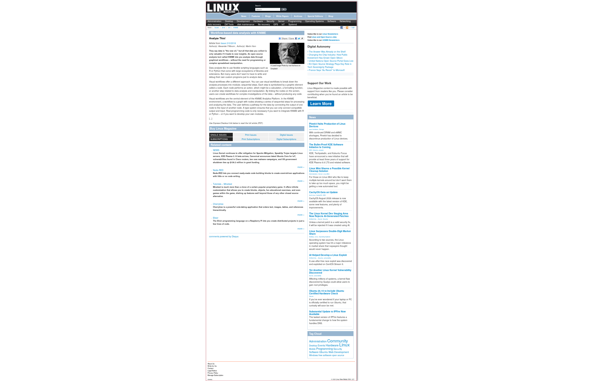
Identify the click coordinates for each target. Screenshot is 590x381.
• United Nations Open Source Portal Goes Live (330, 60)
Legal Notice (212, 370)
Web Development (338, 352)
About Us (211, 363)
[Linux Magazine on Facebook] (341, 27)
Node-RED (218, 170)
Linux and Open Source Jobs (324, 37)
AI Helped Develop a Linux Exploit (328, 255)
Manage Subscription (215, 375)
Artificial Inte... (313, 219)
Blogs (268, 16)
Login (353, 27)
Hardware (258, 21)
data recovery (214, 24)
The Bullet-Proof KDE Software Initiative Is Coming (326, 146)
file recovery (264, 24)
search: (258, 5)
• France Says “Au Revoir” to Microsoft (326, 70)
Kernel (321, 174)
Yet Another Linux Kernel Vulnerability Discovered (330, 271)
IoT (283, 24)
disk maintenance (245, 24)
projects (321, 150)
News (243, 16)
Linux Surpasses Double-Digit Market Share (330, 232)
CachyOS (319, 195)
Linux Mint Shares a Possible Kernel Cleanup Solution (329, 170)
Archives (298, 16)
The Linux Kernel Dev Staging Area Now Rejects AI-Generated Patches (329, 215)
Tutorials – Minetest (222, 183)
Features (256, 16)
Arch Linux (312, 195)
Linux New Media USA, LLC (345, 379)
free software (325, 355)
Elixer (215, 217)
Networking (345, 21)
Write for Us (212, 366)
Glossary (210, 379)
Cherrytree (218, 203)
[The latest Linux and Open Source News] (346, 27)
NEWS (216, 150)
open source (338, 355)
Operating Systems (314, 21)
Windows (313, 355)
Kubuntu (315, 150)
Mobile (312, 348)
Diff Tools (229, 24)
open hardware (313, 129)
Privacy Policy (213, 373)
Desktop (229, 21)
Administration (214, 21)
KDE (310, 150)
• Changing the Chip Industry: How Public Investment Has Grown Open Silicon (327, 56)
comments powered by (223, 236)
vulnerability (327, 258)
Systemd (292, 24)
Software (331, 21)
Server (281, 21)
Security (270, 21)
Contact (210, 368)
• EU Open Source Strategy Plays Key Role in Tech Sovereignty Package (329, 65)
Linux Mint (326, 174)
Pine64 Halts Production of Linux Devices (327, 125)
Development (243, 21)
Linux (316, 237)
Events (321, 345)
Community (337, 341)
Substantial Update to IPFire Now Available (327, 313)
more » (300, 166)
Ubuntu (311, 296)
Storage (321, 129)
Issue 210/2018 (228, 43)
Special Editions (315, 16)
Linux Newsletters (330, 33)
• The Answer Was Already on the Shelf (326, 51)
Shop (330, 16)
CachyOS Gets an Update (323, 192)
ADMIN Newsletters (331, 40)
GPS (275, 24)
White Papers (282, 16)
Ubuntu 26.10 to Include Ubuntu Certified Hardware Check (326, 292)
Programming (294, 21)
